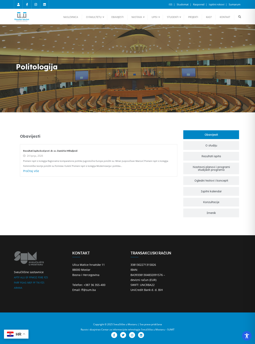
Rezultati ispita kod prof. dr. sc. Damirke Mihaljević (50, 150)
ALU (22, 277)
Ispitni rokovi (217, 4)
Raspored (199, 4)
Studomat (183, 4)
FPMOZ (33, 277)
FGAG (23, 282)
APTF (17, 277)
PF (34, 282)
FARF (16, 282)
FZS (46, 277)
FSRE (40, 277)
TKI (38, 282)
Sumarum (234, 4)
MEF (29, 282)
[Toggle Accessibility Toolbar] (247, 336)
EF (27, 277)
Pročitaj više (31, 171)
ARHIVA (18, 288)
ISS (171, 4)
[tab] (211, 134)
